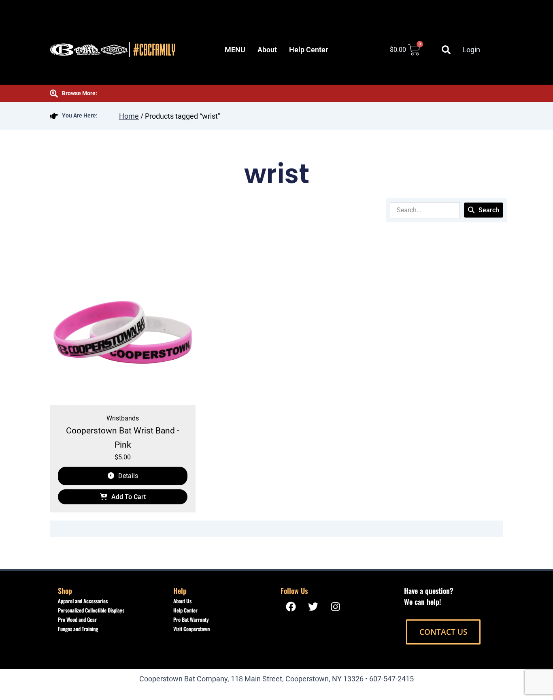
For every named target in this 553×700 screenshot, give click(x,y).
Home (129, 116)
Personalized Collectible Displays (91, 610)
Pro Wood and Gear (77, 619)
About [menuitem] (267, 49)
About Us (182, 601)
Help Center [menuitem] (308, 49)
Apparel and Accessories (83, 601)
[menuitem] (235, 50)
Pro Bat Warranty (191, 619)
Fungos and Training (78, 629)
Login (471, 49)
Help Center (185, 610)
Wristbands (122, 418)
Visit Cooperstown (191, 629)
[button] (446, 50)
